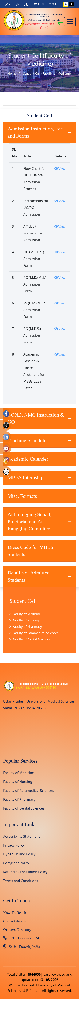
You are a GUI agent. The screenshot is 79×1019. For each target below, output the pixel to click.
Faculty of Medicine (26, 614)
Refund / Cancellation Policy (25, 872)
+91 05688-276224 (24, 938)
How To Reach (14, 913)
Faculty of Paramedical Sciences (35, 633)
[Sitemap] (26, 4)
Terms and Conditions (20, 880)
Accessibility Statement (21, 836)
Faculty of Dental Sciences (31, 639)
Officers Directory (17, 929)
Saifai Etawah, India (24, 947)
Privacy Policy (14, 845)
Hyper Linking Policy (19, 854)
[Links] (17, 4)
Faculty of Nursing (25, 620)
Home (12, 73)
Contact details (14, 921)
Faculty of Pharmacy (27, 626)
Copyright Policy (16, 863)
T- (50, 4)
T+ (56, 4)
